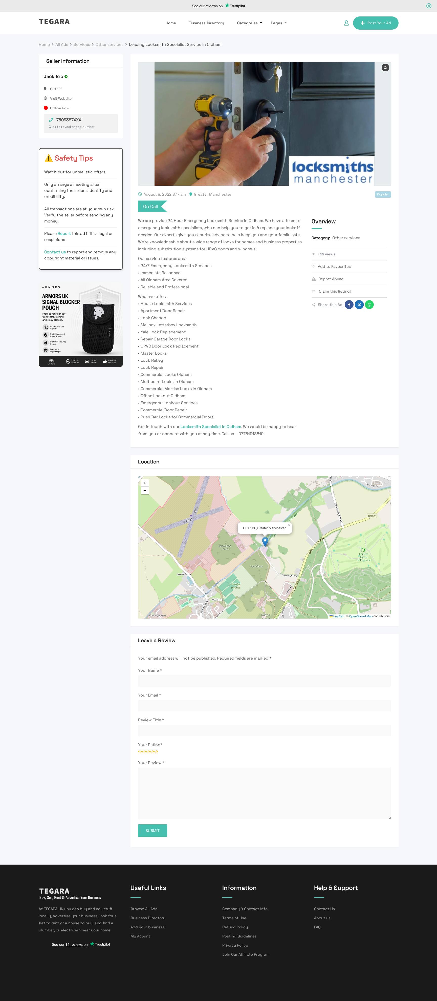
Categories (247, 23)
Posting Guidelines (239, 936)
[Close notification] (429, 6)
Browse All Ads (143, 908)
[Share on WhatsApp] (369, 304)
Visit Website (61, 98)
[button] (265, 542)
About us (322, 917)
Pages (276, 23)
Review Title (151, 720)
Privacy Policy (235, 945)
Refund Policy (235, 927)
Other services (346, 237)
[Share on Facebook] (349, 304)
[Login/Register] (346, 23)
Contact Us (324, 908)
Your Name (150, 670)
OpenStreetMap (361, 616)
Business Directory (206, 23)
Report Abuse (330, 278)
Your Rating (150, 744)
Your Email (149, 695)
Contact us (55, 252)
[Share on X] (359, 304)
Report (65, 233)
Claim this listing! (334, 291)
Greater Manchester (212, 194)
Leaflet (338, 616)
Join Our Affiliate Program (246, 954)
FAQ (317, 927)
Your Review (151, 762)
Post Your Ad (379, 23)
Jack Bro (53, 76)
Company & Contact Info (245, 908)
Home (171, 23)
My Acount (140, 936)
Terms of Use (234, 917)
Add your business (147, 927)
